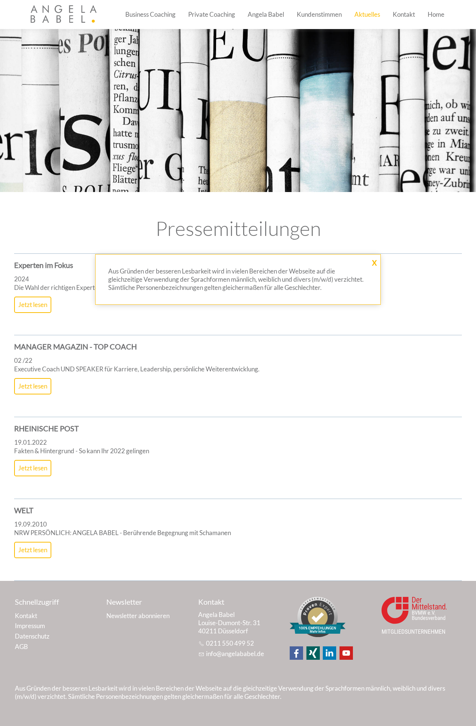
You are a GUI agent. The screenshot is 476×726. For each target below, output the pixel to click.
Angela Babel (266, 14)
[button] (296, 653)
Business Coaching (150, 14)
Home (436, 14)
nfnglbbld (234, 654)
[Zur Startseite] (64, 14)
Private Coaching (211, 14)
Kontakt (404, 14)
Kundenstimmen (319, 14)
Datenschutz (32, 636)
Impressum (30, 626)
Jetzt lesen (32, 304)
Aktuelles (367, 14)
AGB (21, 646)
